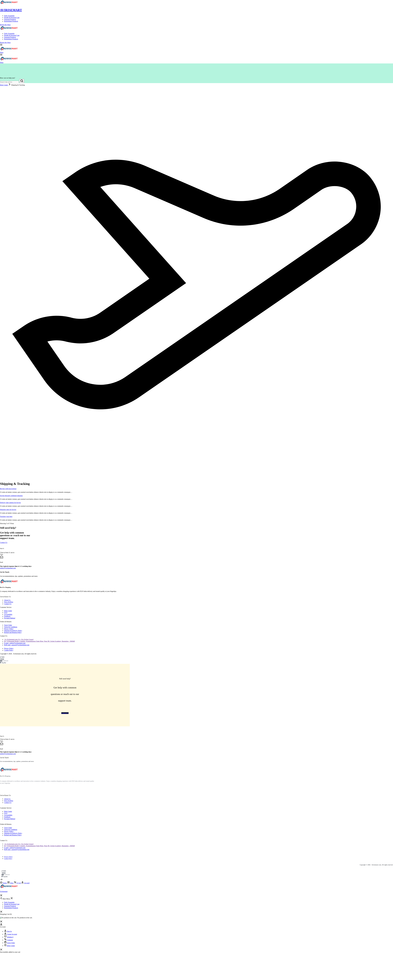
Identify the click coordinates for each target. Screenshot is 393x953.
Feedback (7, 616)
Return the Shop (5, 25)
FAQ (5, 612)
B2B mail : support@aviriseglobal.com (16, 645)
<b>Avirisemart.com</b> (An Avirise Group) (18, 639)
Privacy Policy (9, 629)
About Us (7, 600)
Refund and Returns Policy (13, 632)
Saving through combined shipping (11, 496)
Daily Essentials (9, 16)
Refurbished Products (11, 21)
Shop (1, 52)
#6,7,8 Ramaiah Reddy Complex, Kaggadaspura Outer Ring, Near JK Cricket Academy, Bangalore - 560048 (39, 641)
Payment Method (9, 618)
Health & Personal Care (11, 17)
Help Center (8, 611)
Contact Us (7, 604)
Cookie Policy (8, 650)
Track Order (8, 625)
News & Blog (8, 602)
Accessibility (8, 614)
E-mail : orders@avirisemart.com (14, 643)
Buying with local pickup (8, 489)
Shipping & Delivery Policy (13, 630)
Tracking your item (6, 516)
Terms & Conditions (10, 627)
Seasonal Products (10, 19)
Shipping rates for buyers (8, 509)
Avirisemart (11, 10)
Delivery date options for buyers (10, 502)
